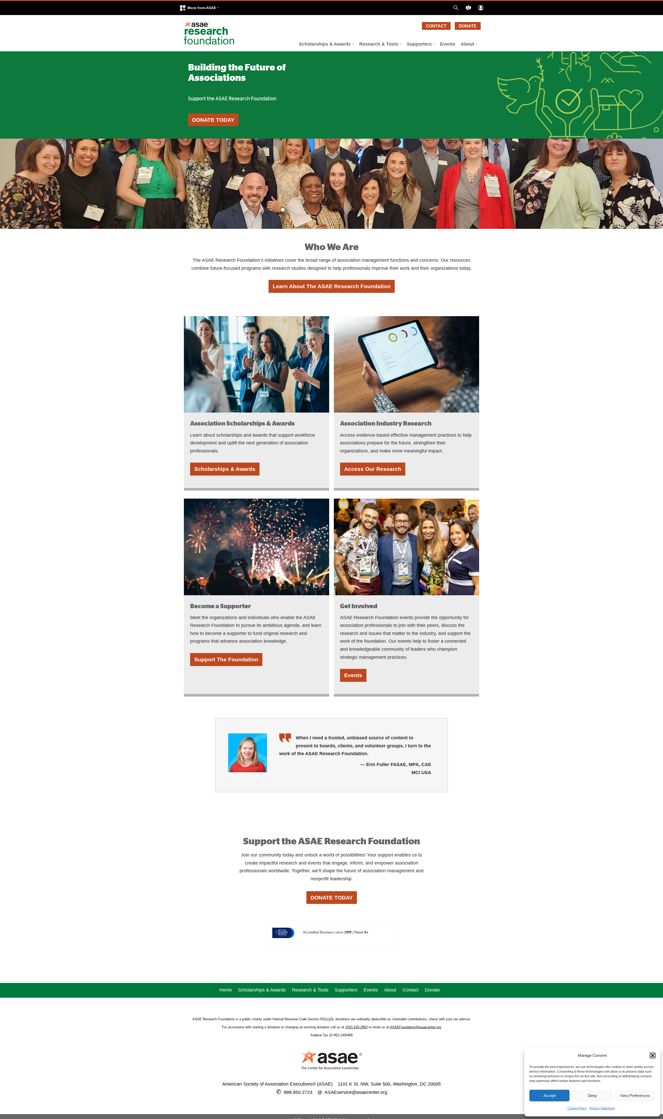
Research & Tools (310, 990)
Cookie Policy (577, 1108)
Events (447, 44)
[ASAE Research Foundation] (211, 33)
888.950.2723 (298, 1092)
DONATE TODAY (213, 120)
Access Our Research (372, 469)
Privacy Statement (602, 1108)
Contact (436, 26)
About (390, 990)
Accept (550, 1095)
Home (225, 990)
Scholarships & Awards (224, 469)
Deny (592, 1095)
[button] (199, 8)
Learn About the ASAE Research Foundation (332, 286)
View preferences (635, 1095)
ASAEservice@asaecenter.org (354, 1092)
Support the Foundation (226, 659)
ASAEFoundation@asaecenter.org (415, 1027)
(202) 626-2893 (356, 1027)
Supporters (346, 990)
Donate (468, 26)
